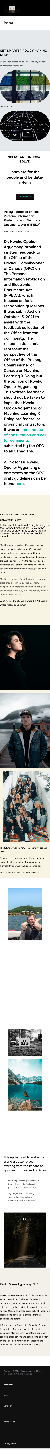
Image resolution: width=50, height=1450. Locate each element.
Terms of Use (9, 1422)
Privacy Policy (10, 1444)
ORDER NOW (25, 196)
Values (6, 1395)
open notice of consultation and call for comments (25, 435)
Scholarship (9, 1406)
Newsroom (8, 1384)
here (20, 483)
